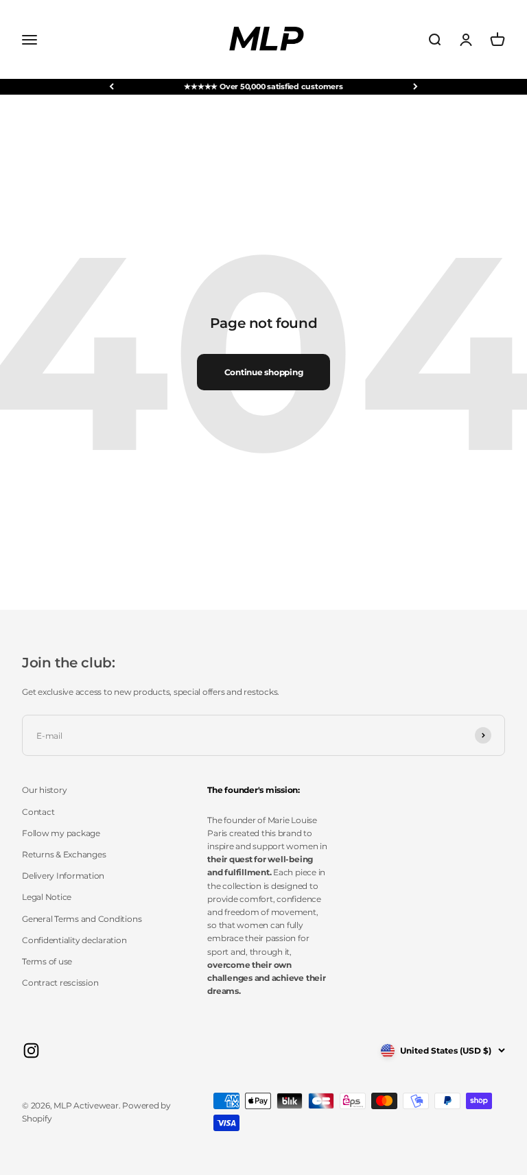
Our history (44, 790)
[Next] (415, 86)
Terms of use (47, 961)
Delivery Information (63, 875)
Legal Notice (46, 897)
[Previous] (111, 86)
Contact (38, 812)
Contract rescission (60, 982)
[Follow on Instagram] (31, 1050)
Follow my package (61, 833)
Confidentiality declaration (74, 940)
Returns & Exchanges (64, 854)
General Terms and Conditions (81, 919)
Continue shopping (263, 372)
